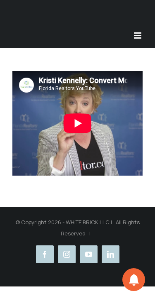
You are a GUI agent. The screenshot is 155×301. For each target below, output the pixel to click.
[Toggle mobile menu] (138, 35)
